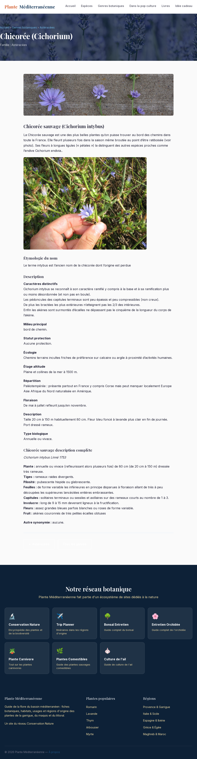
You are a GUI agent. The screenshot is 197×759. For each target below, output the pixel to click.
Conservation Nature (40, 723)
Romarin (91, 707)
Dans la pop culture (142, 6)
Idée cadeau (183, 6)
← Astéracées (38, 544)
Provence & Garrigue (156, 707)
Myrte (90, 734)
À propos (54, 752)
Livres (166, 6)
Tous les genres (74, 544)
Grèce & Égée (152, 727)
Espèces (87, 6)
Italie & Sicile (151, 713)
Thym (90, 720)
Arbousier (92, 727)
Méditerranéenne (30, 7)
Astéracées (47, 27)
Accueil (70, 6)
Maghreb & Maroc (154, 734)
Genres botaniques (111, 6)
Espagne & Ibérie (154, 720)
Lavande (91, 713)
